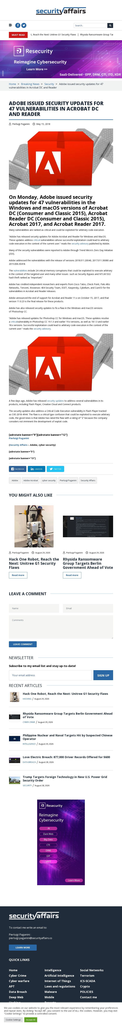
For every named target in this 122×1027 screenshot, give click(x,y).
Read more (18, 575)
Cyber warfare (19, 981)
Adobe (15, 480)
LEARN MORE (23, 947)
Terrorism (87, 975)
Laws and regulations (59, 986)
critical (37, 240)
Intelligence (29, 743)
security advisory (80, 243)
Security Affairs (88, 480)
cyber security (49, 480)
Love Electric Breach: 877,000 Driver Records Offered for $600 (66, 757)
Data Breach (29, 762)
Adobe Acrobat (31, 480)
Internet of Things (57, 981)
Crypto (85, 986)
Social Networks (91, 970)
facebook (19, 469)
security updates (55, 400)
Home (12, 84)
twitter (57, 469)
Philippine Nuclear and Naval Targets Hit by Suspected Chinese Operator (67, 737)
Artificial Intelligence (59, 975)
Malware (50, 992)
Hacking (27, 698)
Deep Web (16, 997)
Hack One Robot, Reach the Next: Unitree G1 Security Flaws (39, 34)
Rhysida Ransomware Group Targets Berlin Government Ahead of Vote (88, 563)
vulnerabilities (20, 270)
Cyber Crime (29, 722)
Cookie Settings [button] (13, 1019)
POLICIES (86, 992)
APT (12, 986)
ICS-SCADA (87, 981)
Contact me (88, 997)
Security (49, 84)
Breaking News (30, 84)
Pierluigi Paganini (21, 123)
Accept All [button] (30, 1019)
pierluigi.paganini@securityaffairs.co (30, 938)
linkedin (38, 469)
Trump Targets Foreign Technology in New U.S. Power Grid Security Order (65, 778)
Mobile (49, 997)
